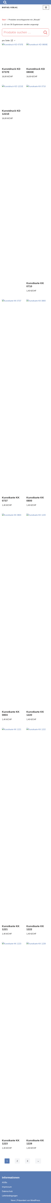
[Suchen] (5, 2)
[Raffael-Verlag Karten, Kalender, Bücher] (10, 7)
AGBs (4, 1182)
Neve (13, 1200)
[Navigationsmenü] (46, 7)
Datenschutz (7, 1191)
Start (4, 20)
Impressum (7, 1187)
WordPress (35, 1200)
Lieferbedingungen (10, 1196)
